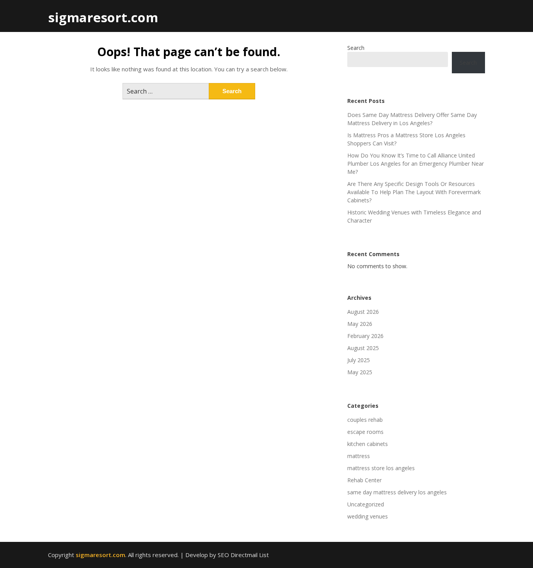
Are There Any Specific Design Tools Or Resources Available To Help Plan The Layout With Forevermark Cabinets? (414, 192)
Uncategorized (365, 504)
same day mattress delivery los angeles (397, 492)
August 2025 (363, 348)
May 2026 (359, 323)
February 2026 (365, 336)
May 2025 (359, 372)
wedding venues (367, 516)
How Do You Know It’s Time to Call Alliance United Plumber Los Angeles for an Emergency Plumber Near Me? (415, 163)
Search (355, 47)
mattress (358, 456)
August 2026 (363, 311)
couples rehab (365, 419)
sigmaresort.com (103, 17)
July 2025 (358, 360)
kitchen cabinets (367, 444)
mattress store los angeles (381, 468)
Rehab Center (364, 480)
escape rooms (365, 431)
